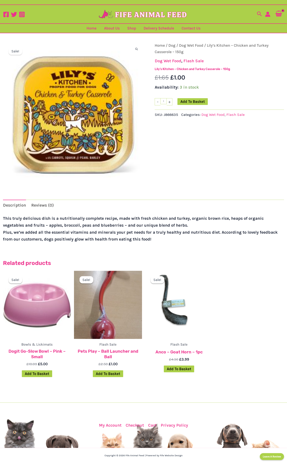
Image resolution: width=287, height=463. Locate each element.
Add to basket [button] (37, 374)
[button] (259, 14)
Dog (171, 45)
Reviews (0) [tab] (42, 205)
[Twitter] (14, 14)
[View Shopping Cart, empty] (278, 14)
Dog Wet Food (191, 45)
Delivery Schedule (159, 28)
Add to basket (192, 101)
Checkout (135, 425)
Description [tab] (14, 205)
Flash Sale (193, 60)
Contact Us (191, 28)
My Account (110, 425)
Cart (152, 425)
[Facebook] (6, 14)
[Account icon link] (267, 14)
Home (92, 28)
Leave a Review (272, 456)
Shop (131, 28)
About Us (112, 28)
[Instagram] (22, 14)
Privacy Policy (174, 425)
